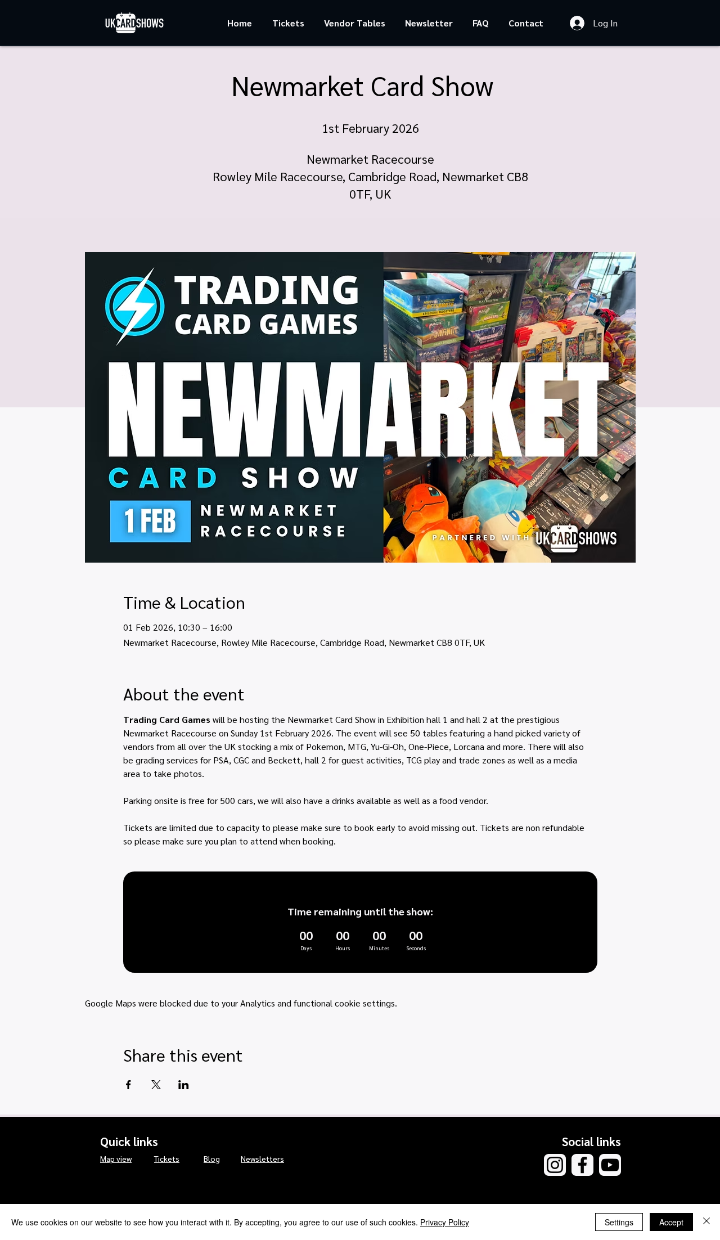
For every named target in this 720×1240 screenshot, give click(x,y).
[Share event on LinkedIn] (183, 1084)
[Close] (706, 1222)
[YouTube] (610, 1165)
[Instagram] (555, 1165)
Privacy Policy (444, 1222)
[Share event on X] (156, 1084)
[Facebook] (582, 1165)
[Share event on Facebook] (128, 1084)
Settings (619, 1222)
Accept (671, 1222)
